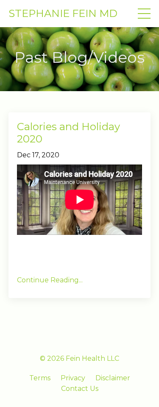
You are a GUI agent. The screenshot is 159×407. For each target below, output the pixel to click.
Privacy (73, 378)
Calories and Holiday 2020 (68, 133)
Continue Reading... (50, 280)
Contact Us (79, 389)
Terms (39, 378)
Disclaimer (112, 378)
